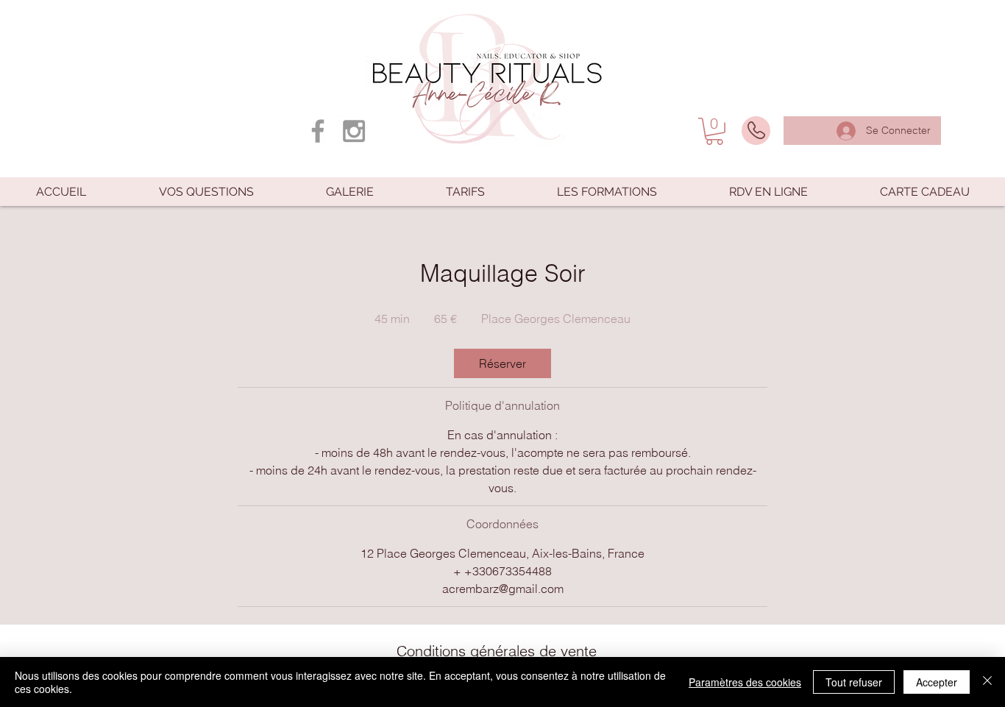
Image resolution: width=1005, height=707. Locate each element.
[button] (714, 131)
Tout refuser (853, 682)
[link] (502, 363)
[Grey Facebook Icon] (317, 131)
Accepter (936, 682)
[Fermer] (987, 682)
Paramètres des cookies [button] (745, 682)
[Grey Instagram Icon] (353, 131)
